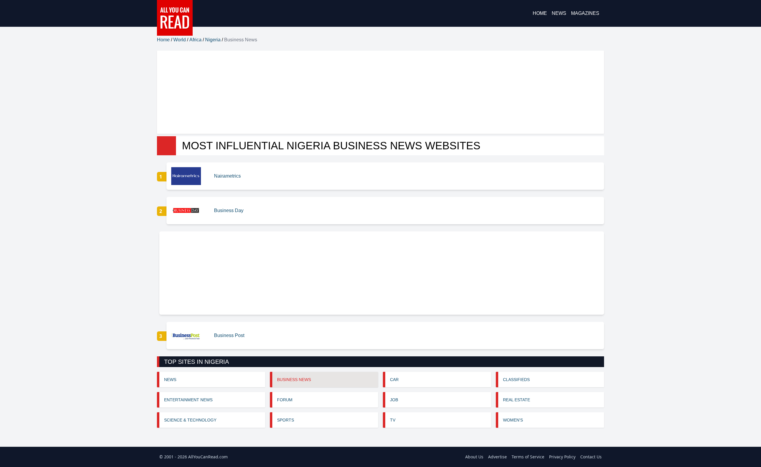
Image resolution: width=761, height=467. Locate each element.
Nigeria (213, 39)
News (559, 13)
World (179, 39)
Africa (195, 39)
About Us (474, 457)
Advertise (497, 457)
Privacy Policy (562, 457)
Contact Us (591, 457)
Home (540, 13)
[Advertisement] (335, 92)
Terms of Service (528, 457)
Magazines (585, 13)
